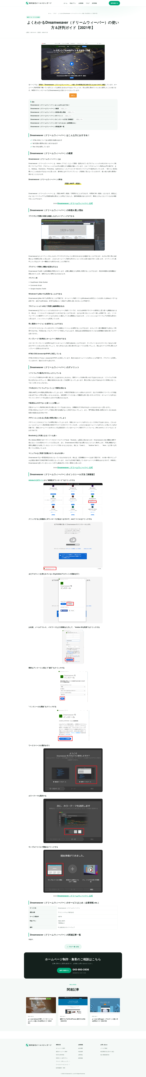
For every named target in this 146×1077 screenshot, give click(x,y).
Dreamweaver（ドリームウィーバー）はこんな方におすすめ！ (50, 105)
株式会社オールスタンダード (40, 3)
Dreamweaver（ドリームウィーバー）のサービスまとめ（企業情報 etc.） (54, 123)
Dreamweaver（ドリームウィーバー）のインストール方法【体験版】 (52, 119)
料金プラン (73, 3)
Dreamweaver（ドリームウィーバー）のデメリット (47, 116)
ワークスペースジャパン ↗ (63, 1064)
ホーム (65, 3)
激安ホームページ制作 (61, 1051)
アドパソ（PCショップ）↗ (63, 1061)
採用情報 (94, 3)
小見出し (63, 108)
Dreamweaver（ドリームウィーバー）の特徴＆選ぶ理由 (48, 112)
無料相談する (114, 3)
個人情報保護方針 (105, 1055)
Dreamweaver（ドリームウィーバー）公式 (75, 203)
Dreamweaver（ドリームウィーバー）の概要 (45, 108)
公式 (72, 95)
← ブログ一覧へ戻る (73, 947)
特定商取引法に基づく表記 (107, 1051)
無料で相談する (64, 970)
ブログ (87, 3)
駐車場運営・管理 (60, 1068)
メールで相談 (103, 1048)
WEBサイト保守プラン (62, 1058)
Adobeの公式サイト (36, 480)
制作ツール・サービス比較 (33, 17)
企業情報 (80, 3)
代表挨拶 (80, 1051)
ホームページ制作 (60, 1048)
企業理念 (80, 1055)
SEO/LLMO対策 (60, 1055)
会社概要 (80, 1048)
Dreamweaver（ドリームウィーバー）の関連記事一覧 (47, 126)
